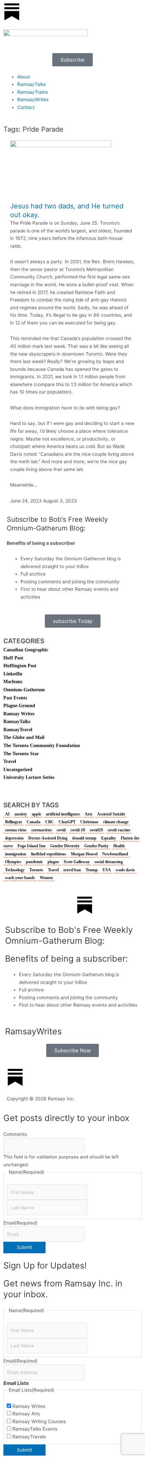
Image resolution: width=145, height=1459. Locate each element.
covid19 (96, 830)
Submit (24, 1247)
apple (36, 814)
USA (107, 870)
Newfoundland (115, 854)
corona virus (16, 830)
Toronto (36, 870)
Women (46, 877)
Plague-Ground (19, 705)
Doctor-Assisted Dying (47, 838)
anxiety (20, 814)
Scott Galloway (77, 861)
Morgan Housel (84, 854)
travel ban (72, 870)
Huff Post (13, 657)
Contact (26, 107)
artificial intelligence (63, 814)
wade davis (125, 870)
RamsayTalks (31, 84)
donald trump (84, 838)
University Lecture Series (28, 777)
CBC (49, 822)
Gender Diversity (65, 846)
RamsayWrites (33, 99)
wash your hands (20, 877)
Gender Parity (96, 846)
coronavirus (41, 830)
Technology (15, 870)
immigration (15, 854)
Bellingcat (13, 822)
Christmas (89, 822)
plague (53, 861)
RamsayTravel (17, 729)
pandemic (34, 861)
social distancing (108, 861)
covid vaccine (119, 830)
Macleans (12, 681)
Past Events (15, 697)
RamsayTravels (29, 1436)
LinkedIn (12, 673)
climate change (115, 822)
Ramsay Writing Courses (39, 1421)
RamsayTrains (32, 92)
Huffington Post (19, 665)
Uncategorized (17, 769)
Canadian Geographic (25, 649)
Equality (108, 838)
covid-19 (77, 830)
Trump (92, 870)
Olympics (13, 861)
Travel (9, 761)
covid (61, 830)
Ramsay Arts (26, 1413)
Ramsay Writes (18, 713)
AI (7, 814)
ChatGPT (67, 822)
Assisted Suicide (111, 814)
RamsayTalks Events (34, 1429)
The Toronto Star (21, 753)
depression (14, 838)
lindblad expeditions (48, 854)
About (23, 77)
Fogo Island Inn (32, 846)
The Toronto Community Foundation (41, 745)
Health (119, 846)
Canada (33, 822)
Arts (88, 814)
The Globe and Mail (24, 737)
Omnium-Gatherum (24, 689)
